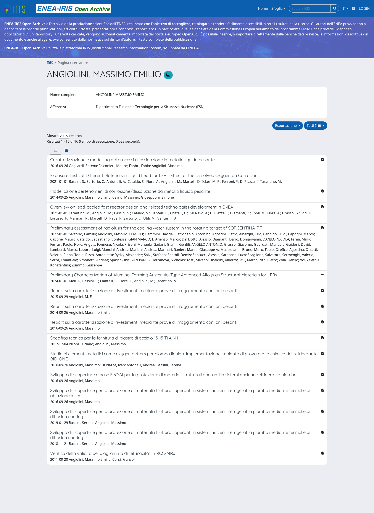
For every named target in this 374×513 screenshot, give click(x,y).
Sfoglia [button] (277, 8)
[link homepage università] (73, 8)
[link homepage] (16, 8)
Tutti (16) (314, 125)
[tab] (55, 150)
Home (263, 8)
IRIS (50, 62)
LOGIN (364, 8)
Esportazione (286, 125)
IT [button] (344, 8)
